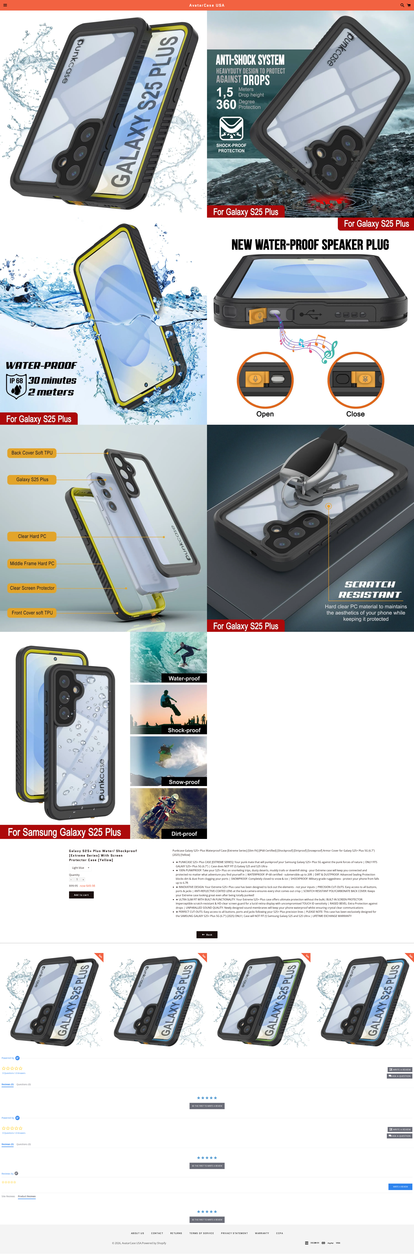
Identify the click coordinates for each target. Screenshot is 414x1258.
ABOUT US (137, 1233)
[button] (399, 1076)
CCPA (279, 1233)
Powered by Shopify (154, 1243)
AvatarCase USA (207, 5)
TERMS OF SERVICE (201, 1233)
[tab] (8, 1085)
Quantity (74, 875)
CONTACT (157, 1233)
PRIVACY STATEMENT (234, 1233)
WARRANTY (262, 1233)
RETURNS (176, 1233)
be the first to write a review (207, 1106)
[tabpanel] (207, 1217)
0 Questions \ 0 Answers (13, 1073)
